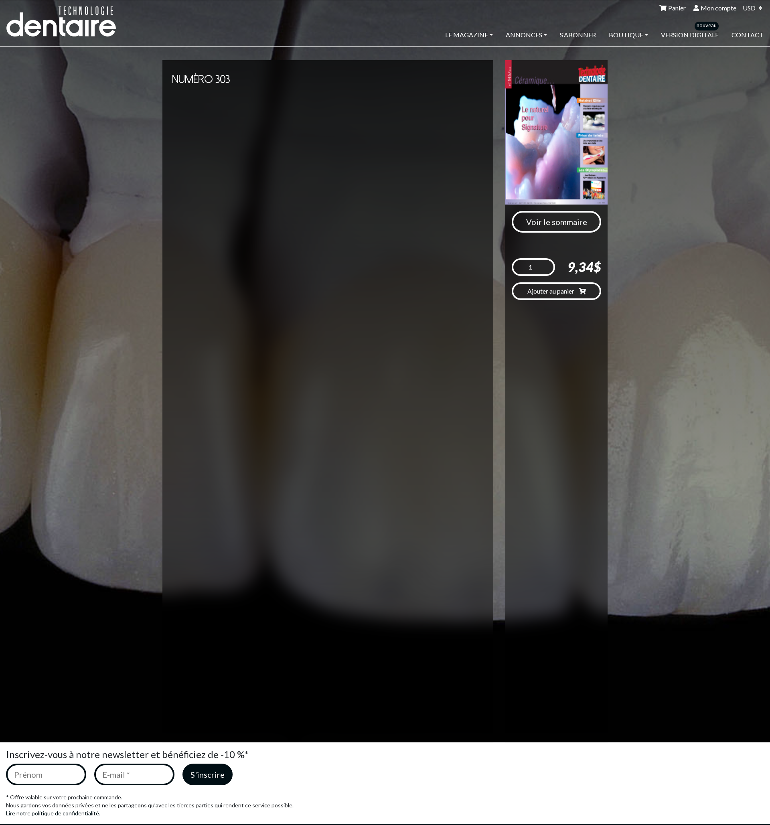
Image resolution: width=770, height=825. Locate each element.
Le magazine (466, 35)
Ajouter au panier (551, 291)
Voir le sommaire (556, 222)
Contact (748, 35)
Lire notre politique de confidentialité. (53, 813)
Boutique (626, 35)
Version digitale (690, 35)
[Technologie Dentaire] (66, 21)
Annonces (524, 35)
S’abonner (578, 35)
